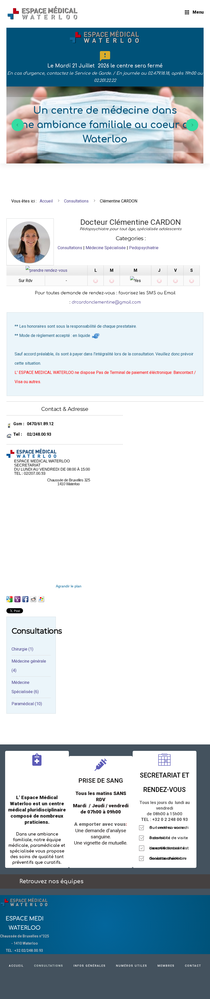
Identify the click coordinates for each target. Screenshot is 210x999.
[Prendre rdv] (46, 270)
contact (193, 965)
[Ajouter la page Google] (9, 599)
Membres (166, 965)
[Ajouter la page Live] (41, 599)
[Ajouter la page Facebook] (25, 599)
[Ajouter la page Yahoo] (17, 599)
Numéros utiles (131, 965)
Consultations (70, 247)
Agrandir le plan (68, 586)
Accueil (16, 965)
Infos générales (90, 965)
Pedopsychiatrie (144, 247)
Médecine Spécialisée (106, 247)
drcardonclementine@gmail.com (106, 302)
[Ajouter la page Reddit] (33, 599)
